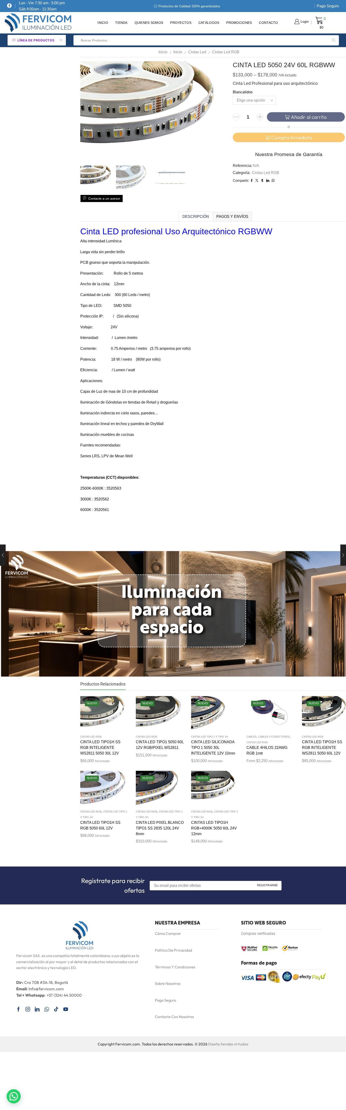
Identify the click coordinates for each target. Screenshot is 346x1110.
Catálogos (208, 23)
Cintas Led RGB (225, 52)
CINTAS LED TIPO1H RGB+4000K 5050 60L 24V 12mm (214, 828)
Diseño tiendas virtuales (228, 1044)
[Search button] (334, 40)
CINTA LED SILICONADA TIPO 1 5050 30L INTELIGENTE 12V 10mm (213, 747)
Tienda (121, 23)
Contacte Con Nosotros (174, 1016)
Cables (251, 736)
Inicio (102, 23)
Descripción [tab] (195, 217)
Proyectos (180, 23)
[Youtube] (65, 1009)
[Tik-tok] (56, 1009)
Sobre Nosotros (168, 983)
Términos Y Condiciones (175, 967)
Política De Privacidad (173, 950)
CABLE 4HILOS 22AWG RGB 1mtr (266, 750)
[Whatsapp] (46, 1009)
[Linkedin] (37, 1009)
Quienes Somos (149, 23)
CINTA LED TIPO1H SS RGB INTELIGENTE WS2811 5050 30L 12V (100, 747)
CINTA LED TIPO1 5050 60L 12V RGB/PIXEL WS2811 (160, 745)
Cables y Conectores (274, 736)
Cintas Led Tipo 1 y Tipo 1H (209, 736)
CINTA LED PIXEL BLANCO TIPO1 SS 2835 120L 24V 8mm (160, 828)
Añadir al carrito (309, 117)
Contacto (268, 23)
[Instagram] (27, 1009)
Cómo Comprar (168, 933)
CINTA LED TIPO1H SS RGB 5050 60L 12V (100, 825)
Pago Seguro (328, 6)
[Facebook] (9, 6)
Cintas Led (197, 52)
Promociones (239, 23)
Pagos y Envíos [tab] (232, 217)
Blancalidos (243, 92)
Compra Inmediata (291, 137)
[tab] (196, 217)
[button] (14, 1096)
